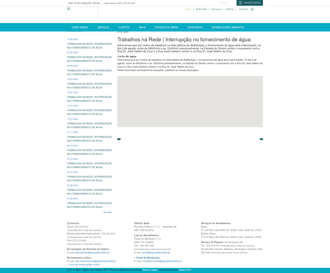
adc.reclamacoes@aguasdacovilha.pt (95, 261)
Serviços (103, 27)
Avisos (188, 9)
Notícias (230, 9)
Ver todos (107, 212)
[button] (118, 139)
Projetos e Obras (166, 27)
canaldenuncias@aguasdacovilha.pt (162, 261)
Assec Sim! (185, 269)
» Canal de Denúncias (147, 257)
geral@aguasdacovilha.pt (156, 252)
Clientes (124, 27)
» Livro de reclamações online (83, 264)
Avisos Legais (149, 269)
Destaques (216, 9)
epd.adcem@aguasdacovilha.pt (92, 252)
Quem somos (80, 27)
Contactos (243, 9)
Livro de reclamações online (84, 3)
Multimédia (201, 9)
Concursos (194, 27)
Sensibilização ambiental (228, 27)
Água (142, 27)
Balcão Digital (252, 2)
